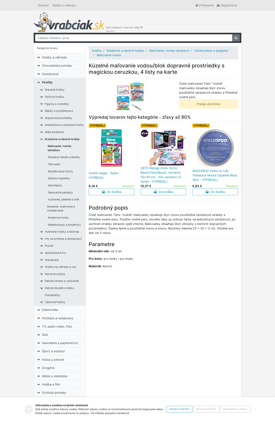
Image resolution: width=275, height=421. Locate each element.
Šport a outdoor (53, 351)
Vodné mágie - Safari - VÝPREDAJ (105, 175)
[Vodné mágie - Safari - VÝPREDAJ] (111, 148)
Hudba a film (51, 384)
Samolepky (55, 185)
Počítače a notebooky (57, 318)
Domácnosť (50, 74)
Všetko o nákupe (64, 5)
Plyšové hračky (54, 96)
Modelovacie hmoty (60, 171)
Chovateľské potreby (57, 65)
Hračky (47, 82)
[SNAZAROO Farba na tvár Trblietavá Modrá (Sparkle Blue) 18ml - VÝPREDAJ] (215, 148)
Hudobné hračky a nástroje (62, 231)
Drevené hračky (55, 89)
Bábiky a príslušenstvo (59, 110)
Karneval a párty (55, 273)
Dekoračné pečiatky (60, 192)
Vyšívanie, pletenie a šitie (63, 199)
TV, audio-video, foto (57, 326)
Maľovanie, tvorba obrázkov (59, 148)
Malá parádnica (54, 132)
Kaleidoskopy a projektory (64, 224)
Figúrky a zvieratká (56, 103)
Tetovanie (54, 164)
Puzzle (49, 245)
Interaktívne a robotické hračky (64, 124)
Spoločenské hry (55, 252)
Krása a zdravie (53, 359)
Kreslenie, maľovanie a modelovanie (61, 208)
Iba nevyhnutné (206, 409)
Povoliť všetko (179, 409)
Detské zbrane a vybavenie (62, 280)
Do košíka (113, 192)
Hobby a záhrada (54, 57)
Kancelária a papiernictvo (60, 343)
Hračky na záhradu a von (60, 266)
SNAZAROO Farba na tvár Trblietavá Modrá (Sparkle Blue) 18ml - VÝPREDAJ (214, 175)
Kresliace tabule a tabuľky (64, 157)
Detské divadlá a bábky (59, 288)
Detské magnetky (59, 178)
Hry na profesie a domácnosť (63, 238)
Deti (45, 335)
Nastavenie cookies (235, 409)
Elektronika (50, 310)
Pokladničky (52, 295)
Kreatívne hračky (58, 217)
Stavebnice (52, 259)
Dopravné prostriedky (58, 117)
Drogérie (48, 368)
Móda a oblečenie (54, 376)
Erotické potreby (54, 392)
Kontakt (43, 5)
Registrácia (228, 5)
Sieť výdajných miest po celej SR (124, 29)
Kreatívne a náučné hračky (62, 139)
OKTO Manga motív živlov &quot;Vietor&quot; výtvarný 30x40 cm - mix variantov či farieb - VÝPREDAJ (160, 174)
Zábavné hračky (55, 302)
